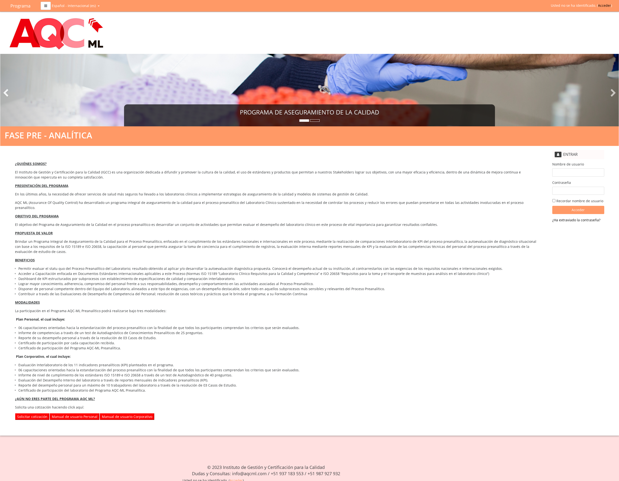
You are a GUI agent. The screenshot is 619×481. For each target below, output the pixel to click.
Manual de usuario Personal (74, 416)
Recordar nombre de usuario (579, 201)
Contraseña (561, 182)
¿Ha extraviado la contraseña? (576, 220)
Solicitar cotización (32, 416)
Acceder (604, 5)
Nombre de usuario (568, 164)
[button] (46, 90)
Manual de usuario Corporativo (127, 416)
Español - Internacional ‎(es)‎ (74, 5)
